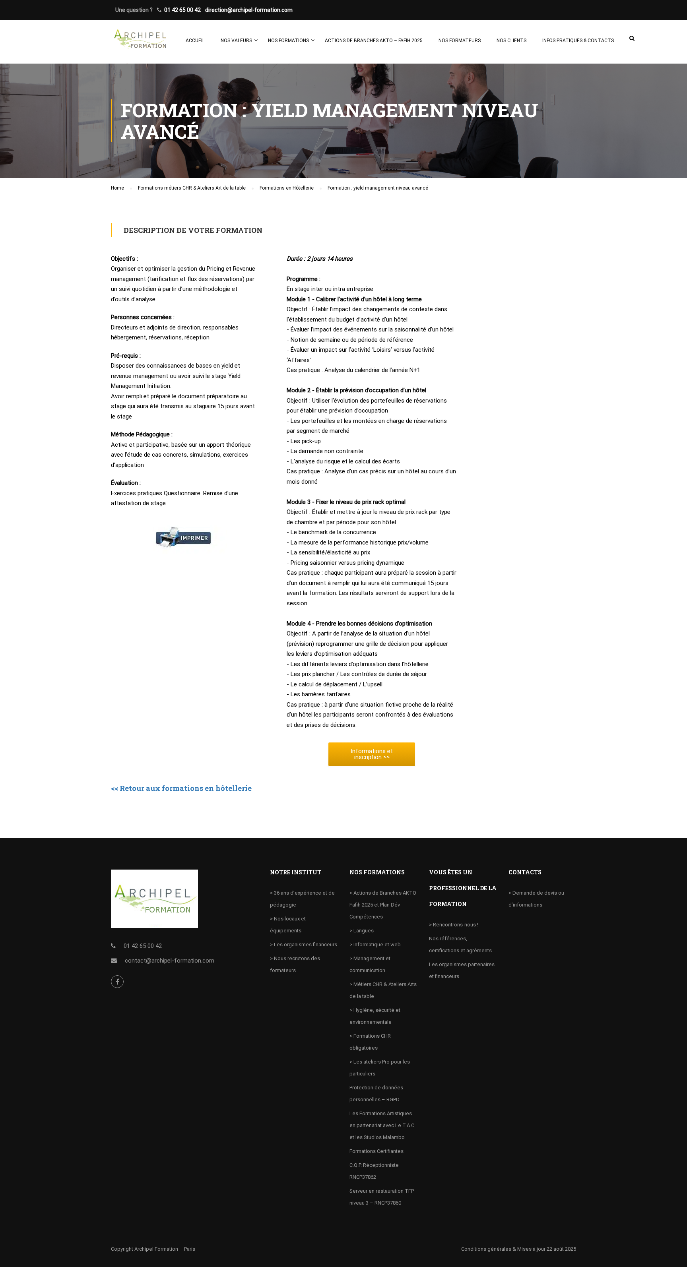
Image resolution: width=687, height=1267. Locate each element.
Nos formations (288, 40)
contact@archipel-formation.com (169, 960)
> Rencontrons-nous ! (453, 925)
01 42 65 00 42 (182, 10)
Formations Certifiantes (376, 1151)
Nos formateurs (460, 40)
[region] (103, 1209)
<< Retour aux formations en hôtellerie (181, 788)
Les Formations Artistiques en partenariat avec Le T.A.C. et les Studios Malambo (382, 1125)
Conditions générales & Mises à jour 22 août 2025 (518, 1249)
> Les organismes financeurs (303, 944)
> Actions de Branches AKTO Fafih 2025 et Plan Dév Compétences (382, 905)
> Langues (361, 931)
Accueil (195, 40)
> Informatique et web (375, 944)
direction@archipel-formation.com (249, 10)
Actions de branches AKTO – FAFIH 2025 (374, 40)
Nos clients (511, 40)
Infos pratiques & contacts (578, 40)
